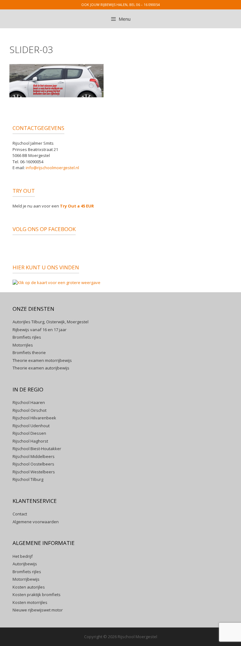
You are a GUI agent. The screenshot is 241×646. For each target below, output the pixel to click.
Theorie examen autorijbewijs (41, 368)
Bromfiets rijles (27, 337)
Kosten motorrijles (30, 602)
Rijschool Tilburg (28, 479)
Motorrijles (23, 345)
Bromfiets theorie (29, 352)
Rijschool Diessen (29, 433)
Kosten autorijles (29, 587)
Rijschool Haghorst (30, 441)
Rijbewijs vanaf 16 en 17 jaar (40, 329)
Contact (20, 514)
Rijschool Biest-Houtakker (37, 448)
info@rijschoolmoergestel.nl (52, 167)
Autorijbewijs (25, 564)
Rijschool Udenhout (31, 425)
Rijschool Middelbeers (34, 456)
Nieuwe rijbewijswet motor (38, 610)
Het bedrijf (23, 556)
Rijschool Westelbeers (34, 472)
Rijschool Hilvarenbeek (34, 418)
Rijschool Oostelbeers (33, 464)
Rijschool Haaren (29, 402)
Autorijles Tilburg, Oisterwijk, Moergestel (50, 322)
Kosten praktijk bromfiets (37, 594)
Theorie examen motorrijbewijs (42, 360)
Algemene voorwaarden (36, 522)
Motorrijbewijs (26, 579)
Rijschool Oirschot (29, 410)
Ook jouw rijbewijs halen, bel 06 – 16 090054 (120, 4)
